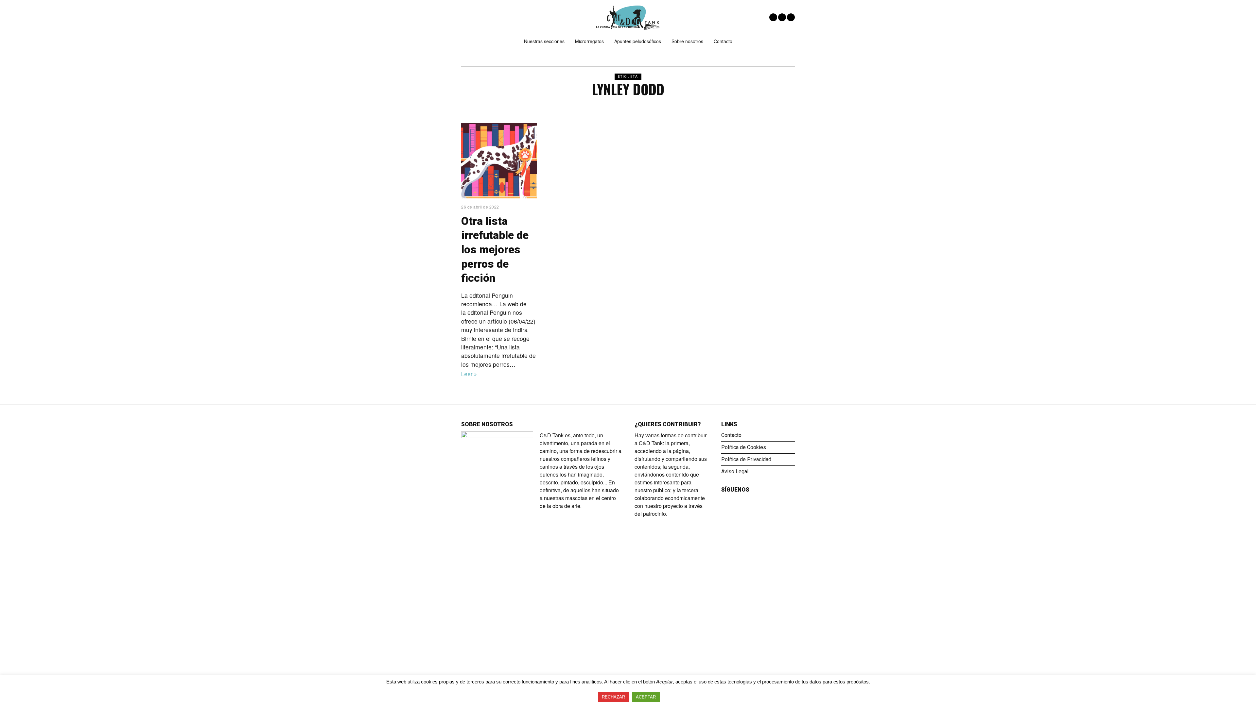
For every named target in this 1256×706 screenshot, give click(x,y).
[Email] (791, 17)
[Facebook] (773, 17)
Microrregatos (589, 41)
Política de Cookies (743, 447)
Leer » (469, 374)
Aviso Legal (734, 471)
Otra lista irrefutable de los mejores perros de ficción (495, 250)
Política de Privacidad (746, 459)
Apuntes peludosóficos (637, 41)
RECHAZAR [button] (613, 697)
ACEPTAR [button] (646, 697)
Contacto (723, 41)
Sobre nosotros (687, 41)
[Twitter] (782, 17)
